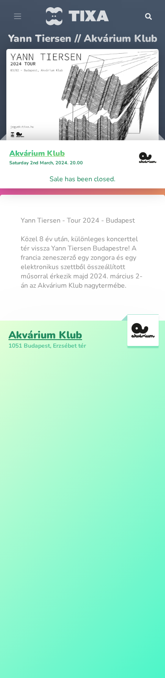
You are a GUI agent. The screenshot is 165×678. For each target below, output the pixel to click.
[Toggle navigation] (17, 16)
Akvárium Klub (37, 153)
